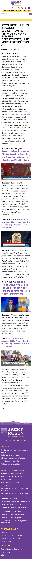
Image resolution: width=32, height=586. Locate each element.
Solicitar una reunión (10, 455)
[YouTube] (25, 8)
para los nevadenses (12, 470)
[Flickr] (29, 8)
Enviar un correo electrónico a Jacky (14, 451)
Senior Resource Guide (11, 504)
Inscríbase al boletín (10, 461)
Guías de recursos (9, 498)
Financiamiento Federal (11, 512)
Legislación (6, 541)
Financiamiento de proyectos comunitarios (14, 522)
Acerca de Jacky (10, 529)
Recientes (6, 546)
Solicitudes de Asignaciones (13, 518)
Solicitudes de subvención (12, 515)
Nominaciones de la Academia (14, 494)
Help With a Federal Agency (13, 477)
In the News (6, 552)
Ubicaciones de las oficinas (13, 458)
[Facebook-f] (12, 8)
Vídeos (4, 555)
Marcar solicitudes (9, 480)
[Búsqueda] (30, 14)
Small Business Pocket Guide (13, 507)
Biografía (5, 532)
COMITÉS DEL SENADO (11, 535)
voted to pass (15, 59)
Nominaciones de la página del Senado (14, 490)
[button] (30, 16)
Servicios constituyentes (12, 474)
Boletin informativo (12, 11)
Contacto (6, 447)
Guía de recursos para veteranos (15, 501)
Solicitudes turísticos (10, 483)
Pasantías (5, 486)
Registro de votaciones (11, 538)
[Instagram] (18, 8)
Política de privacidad (10, 464)
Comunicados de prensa (11, 549)
